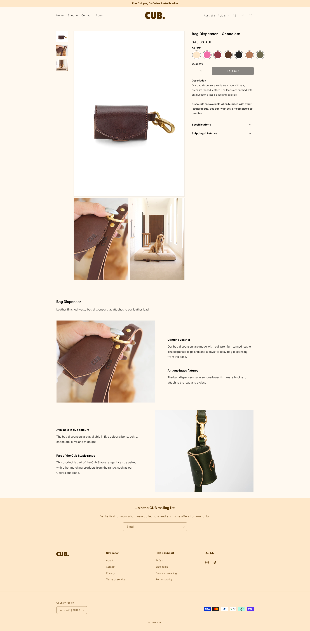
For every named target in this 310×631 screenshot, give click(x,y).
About (109, 560)
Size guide (162, 566)
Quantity (197, 63)
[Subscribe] (183, 526)
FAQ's (159, 560)
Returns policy (164, 579)
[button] (72, 15)
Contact (110, 566)
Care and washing (166, 572)
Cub (159, 623)
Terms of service (115, 579)
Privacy (110, 572)
